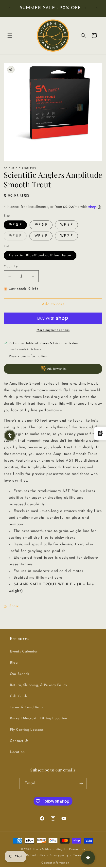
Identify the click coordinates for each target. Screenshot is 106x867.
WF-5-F (18, 236)
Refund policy (35, 855)
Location (17, 752)
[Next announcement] (96, 8)
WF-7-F (66, 236)
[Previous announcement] (9, 8)
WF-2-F (15, 225)
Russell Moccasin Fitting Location (38, 718)
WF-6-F (41, 236)
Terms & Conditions (26, 707)
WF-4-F (66, 225)
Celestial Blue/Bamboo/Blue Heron (40, 255)
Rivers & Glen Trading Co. (50, 849)
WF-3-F (41, 225)
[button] (9, 35)
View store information (28, 356)
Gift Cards (19, 696)
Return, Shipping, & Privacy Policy (38, 685)
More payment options (53, 330)
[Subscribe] (81, 783)
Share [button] (14, 606)
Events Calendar (24, 651)
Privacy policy (59, 855)
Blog (14, 663)
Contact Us (19, 741)
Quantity (11, 266)
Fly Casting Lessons (27, 730)
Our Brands (19, 674)
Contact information (55, 863)
